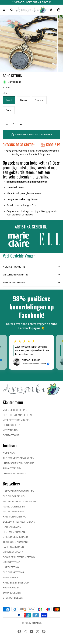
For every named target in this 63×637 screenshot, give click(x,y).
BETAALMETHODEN (14, 282)
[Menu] (4, 10)
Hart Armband (12, 526)
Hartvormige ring (14, 516)
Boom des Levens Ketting (19, 557)
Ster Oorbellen (13, 597)
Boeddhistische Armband (19, 521)
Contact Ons (11, 435)
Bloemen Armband (14, 532)
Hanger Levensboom (16, 582)
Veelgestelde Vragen (16, 420)
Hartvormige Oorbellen (18, 491)
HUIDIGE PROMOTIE (14, 266)
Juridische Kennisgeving (18, 463)
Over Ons (9, 453)
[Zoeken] (11, 10)
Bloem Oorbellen (14, 496)
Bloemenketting (13, 572)
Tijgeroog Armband (16, 542)
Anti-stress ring (13, 511)
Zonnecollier (12, 592)
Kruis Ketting (11, 562)
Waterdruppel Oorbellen (19, 501)
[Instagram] (25, 631)
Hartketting (11, 567)
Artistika (36, 623)
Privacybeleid (12, 468)
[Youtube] (31, 631)
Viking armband (13, 552)
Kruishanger (11, 587)
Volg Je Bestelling (15, 410)
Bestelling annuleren (17, 415)
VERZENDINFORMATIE (15, 274)
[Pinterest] (44, 631)
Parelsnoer (10, 577)
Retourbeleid (11, 425)
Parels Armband (13, 547)
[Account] (51, 10)
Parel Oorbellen (14, 506)
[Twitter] (38, 631)
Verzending (10, 430)
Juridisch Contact (14, 473)
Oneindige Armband (15, 536)
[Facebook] (19, 631)
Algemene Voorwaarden (18, 458)
